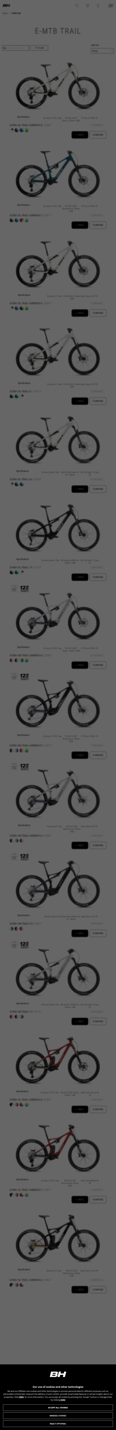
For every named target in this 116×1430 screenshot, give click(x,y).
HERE (21, 1397)
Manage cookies (58, 1415)
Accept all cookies (58, 1407)
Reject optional (58, 1423)
